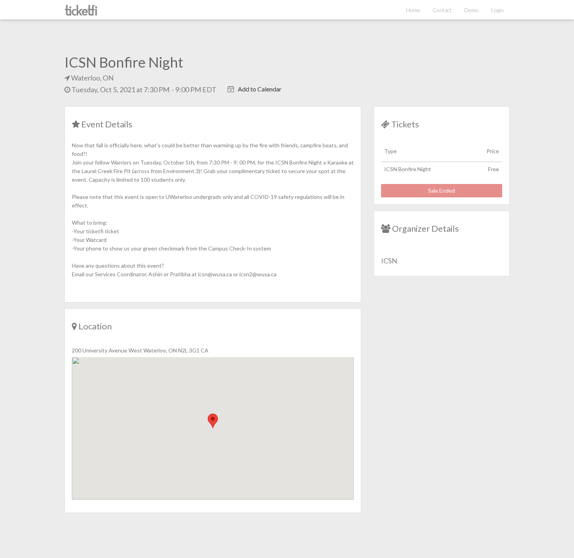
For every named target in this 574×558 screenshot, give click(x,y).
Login (497, 10)
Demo (471, 10)
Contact (442, 10)
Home (413, 10)
